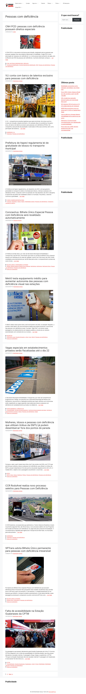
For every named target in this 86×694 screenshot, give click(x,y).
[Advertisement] (71, 51)
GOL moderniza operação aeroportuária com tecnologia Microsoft (69, 99)
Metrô (33, 337)
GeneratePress (52, 691)
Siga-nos (34, 3)
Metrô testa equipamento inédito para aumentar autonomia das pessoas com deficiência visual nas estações (26, 281)
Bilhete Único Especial (24, 266)
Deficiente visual (11, 337)
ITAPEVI (9, 200)
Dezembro (14, 201)
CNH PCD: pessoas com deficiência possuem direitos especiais (25, 28)
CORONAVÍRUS (19, 264)
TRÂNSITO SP (20, 408)
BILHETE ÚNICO (11, 264)
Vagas (36, 411)
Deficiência (33, 266)
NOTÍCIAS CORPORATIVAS (16, 63)
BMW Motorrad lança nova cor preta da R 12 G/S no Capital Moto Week (70, 110)
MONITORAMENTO (11, 408)
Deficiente (39, 266)
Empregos (9, 133)
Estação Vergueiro (20, 337)
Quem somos (18, 3)
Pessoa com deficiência (44, 65)
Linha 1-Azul (28, 337)
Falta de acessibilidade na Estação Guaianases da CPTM (24, 612)
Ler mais (22, 128)
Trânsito (43, 3)
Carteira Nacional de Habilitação (27, 65)
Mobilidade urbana (29, 201)
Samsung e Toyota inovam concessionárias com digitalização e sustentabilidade (71, 122)
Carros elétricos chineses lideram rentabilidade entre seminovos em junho (70, 116)
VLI (14, 132)
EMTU (8, 473)
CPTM (8, 662)
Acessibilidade (10, 410)
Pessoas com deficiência (18, 133)
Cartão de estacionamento (21, 410)
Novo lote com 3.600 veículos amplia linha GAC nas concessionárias (69, 128)
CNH (8, 63)
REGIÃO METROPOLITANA (17, 200)
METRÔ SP (9, 335)
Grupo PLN (17, 7)
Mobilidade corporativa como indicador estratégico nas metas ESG (70, 87)
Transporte (50, 201)
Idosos (19, 201)
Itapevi (23, 201)
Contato (28, 3)
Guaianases (28, 664)
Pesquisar (77, 19)
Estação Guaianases (20, 664)
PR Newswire (66, 3)
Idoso (11, 475)
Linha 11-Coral (35, 664)
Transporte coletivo (10, 203)
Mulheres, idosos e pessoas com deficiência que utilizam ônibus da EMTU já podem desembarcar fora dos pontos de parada (29, 425)
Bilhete (8, 266)
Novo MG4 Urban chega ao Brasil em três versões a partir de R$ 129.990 (70, 93)
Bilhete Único (10, 600)
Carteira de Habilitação (13, 65)
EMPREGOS (10, 132)
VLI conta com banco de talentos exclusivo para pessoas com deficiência (29, 77)
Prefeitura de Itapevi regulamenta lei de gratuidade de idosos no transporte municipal (27, 145)
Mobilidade (42, 664)
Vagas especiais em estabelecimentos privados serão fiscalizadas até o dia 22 (27, 349)
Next (11, 674)
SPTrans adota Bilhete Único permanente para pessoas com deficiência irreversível (28, 549)
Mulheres (19, 475)
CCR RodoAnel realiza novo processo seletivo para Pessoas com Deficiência (26, 487)
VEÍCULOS (25, 63)
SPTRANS (25, 264)
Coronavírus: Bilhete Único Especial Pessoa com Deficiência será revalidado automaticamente (29, 215)
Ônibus (49, 3)
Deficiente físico (46, 266)
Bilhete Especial (15, 266)
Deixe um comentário (12, 269)
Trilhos (57, 3)
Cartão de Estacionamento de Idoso (37, 410)
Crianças (9, 201)
